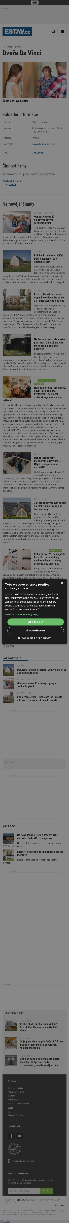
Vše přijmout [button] (36, 621)
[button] (34, 614)
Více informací (31, 609)
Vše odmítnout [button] (35, 630)
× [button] (62, 583)
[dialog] (34, 611)
